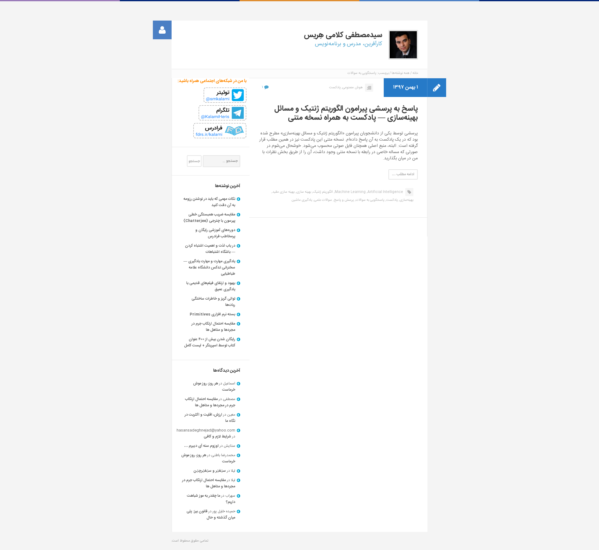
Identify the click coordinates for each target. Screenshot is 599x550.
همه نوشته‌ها (401, 73)
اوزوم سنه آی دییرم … (201, 446)
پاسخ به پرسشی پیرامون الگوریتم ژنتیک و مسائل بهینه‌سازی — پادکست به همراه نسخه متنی (346, 113)
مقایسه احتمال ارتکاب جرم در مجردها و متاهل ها (213, 327)
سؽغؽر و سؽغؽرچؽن (210, 471)
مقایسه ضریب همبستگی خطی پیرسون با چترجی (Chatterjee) (209, 217)
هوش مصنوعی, (352, 87)
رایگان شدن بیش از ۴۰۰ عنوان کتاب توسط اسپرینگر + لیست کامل (209, 342)
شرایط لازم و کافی (217, 436)
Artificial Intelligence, (385, 192)
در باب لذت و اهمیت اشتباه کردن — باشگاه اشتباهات (210, 249)
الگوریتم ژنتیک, (322, 192)
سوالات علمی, (322, 200)
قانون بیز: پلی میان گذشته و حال (211, 514)
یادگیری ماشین (301, 200)
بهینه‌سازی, (406, 200)
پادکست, (391, 200)
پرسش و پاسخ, (343, 200)
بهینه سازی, (303, 192)
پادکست (335, 87)
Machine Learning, (350, 192)
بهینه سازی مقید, (283, 192)
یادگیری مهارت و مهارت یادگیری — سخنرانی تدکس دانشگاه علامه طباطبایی (209, 267)
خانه (415, 73)
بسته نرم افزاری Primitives (212, 314)
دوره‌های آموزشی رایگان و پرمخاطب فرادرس (215, 233)
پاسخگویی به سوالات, (369, 200)
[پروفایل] (162, 30)
